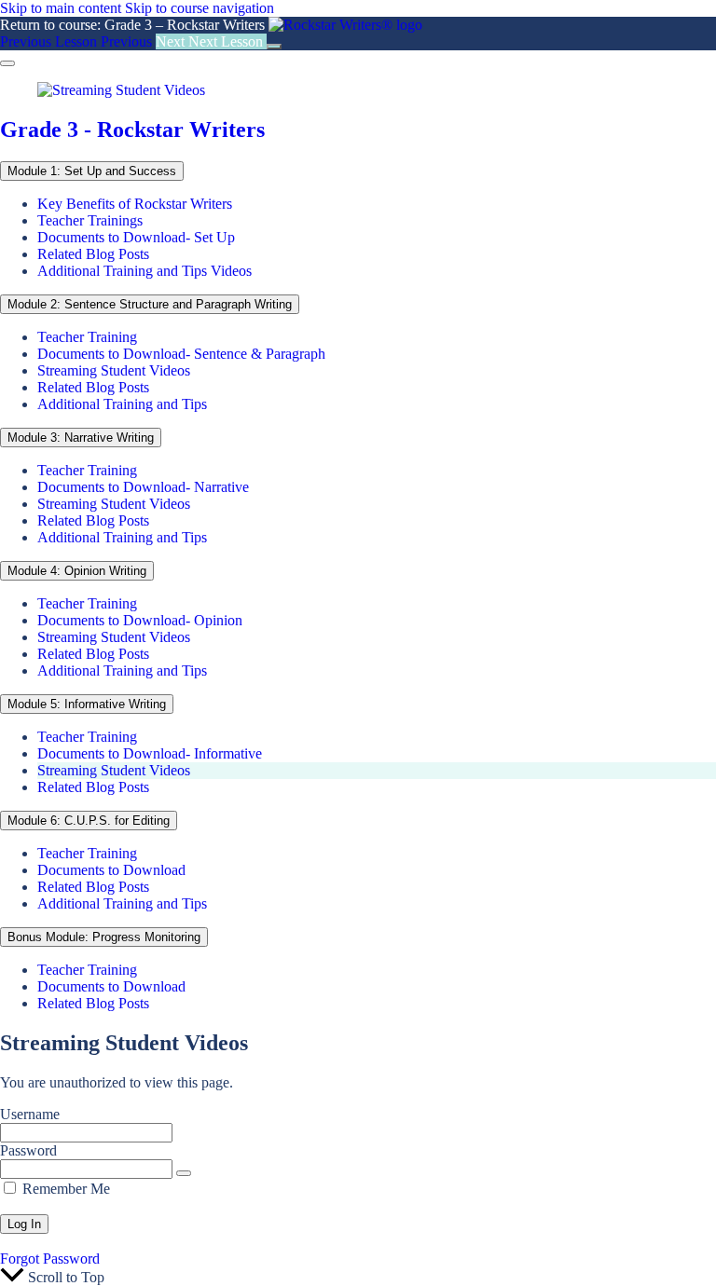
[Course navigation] (274, 46)
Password (28, 1150)
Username (30, 1114)
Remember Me (64, 1189)
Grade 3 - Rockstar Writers (132, 129)
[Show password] (183, 1173)
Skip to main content (60, 8)
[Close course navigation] (7, 63)
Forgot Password (50, 1258)
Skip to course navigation (199, 8)
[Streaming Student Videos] (121, 90)
